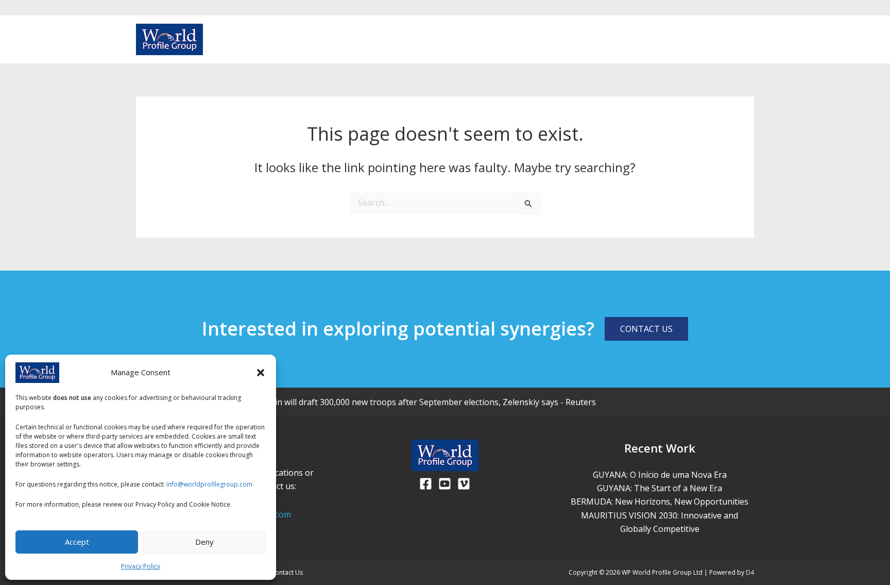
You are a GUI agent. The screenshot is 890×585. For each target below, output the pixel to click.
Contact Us (287, 572)
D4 (750, 572)
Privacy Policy (140, 566)
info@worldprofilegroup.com (209, 484)
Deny (204, 542)
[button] (260, 372)
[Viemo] (463, 483)
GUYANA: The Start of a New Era (659, 488)
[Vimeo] (749, 40)
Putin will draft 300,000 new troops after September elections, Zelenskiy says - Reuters (429, 402)
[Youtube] (732, 40)
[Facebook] (716, 40)
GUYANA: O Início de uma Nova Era (660, 474)
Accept (77, 542)
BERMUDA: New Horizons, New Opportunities (659, 501)
